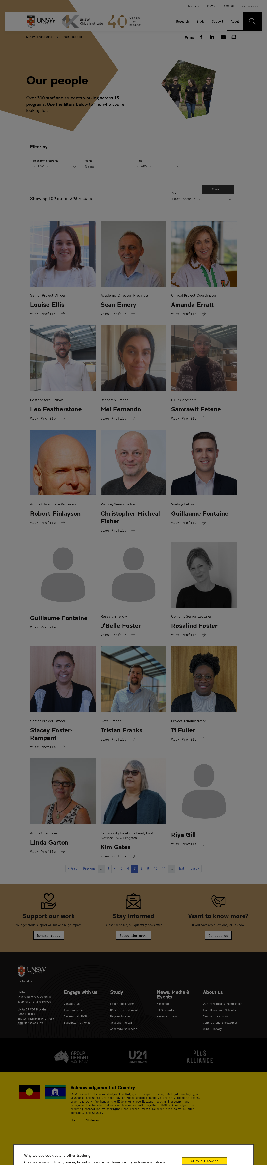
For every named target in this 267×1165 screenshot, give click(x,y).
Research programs (45, 160)
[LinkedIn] (212, 37)
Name (88, 160)
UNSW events (165, 1010)
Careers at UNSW (75, 1016)
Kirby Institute (39, 37)
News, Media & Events (173, 995)
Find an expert (75, 1010)
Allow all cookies (204, 1161)
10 (157, 868)
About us (213, 992)
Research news (167, 1016)
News (211, 6)
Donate (193, 6)
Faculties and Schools (219, 1010)
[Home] (103, 21)
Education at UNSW (77, 1022)
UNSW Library (212, 1029)
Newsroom (163, 1004)
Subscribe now (132, 935)
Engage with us (80, 992)
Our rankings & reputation (222, 1004)
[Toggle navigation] (252, 21)
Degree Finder (120, 1016)
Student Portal (121, 1022)
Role (139, 160)
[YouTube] (223, 37)
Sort (174, 193)
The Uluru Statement (85, 1120)
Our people (73, 37)
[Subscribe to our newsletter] (234, 37)
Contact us (250, 6)
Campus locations (215, 1016)
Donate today (48, 935)
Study (116, 992)
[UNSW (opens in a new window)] (42, 21)
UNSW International (124, 1010)
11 (165, 868)
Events (228, 6)
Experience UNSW (122, 1004)
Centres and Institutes (220, 1022)
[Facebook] (201, 37)
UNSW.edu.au (26, 981)
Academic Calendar (123, 1029)
